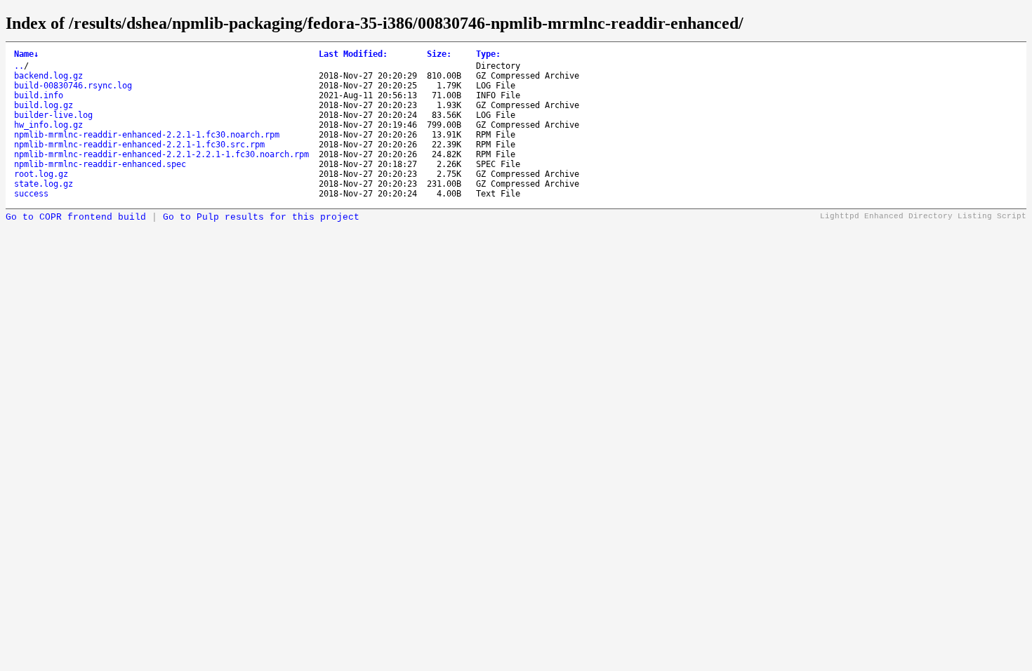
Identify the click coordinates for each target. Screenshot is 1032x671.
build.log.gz (43, 105)
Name (26, 54)
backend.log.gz (48, 76)
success (31, 194)
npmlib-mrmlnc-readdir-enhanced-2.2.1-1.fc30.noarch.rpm (146, 135)
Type (488, 54)
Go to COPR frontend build (76, 217)
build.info (38, 95)
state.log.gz (43, 184)
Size (439, 54)
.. (19, 66)
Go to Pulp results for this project (261, 217)
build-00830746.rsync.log (73, 86)
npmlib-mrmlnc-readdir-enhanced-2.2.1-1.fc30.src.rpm (139, 145)
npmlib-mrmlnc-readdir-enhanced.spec (100, 164)
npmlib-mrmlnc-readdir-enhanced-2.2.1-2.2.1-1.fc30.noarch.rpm (161, 154)
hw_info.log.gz (48, 125)
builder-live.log (53, 115)
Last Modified (353, 54)
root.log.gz (41, 174)
